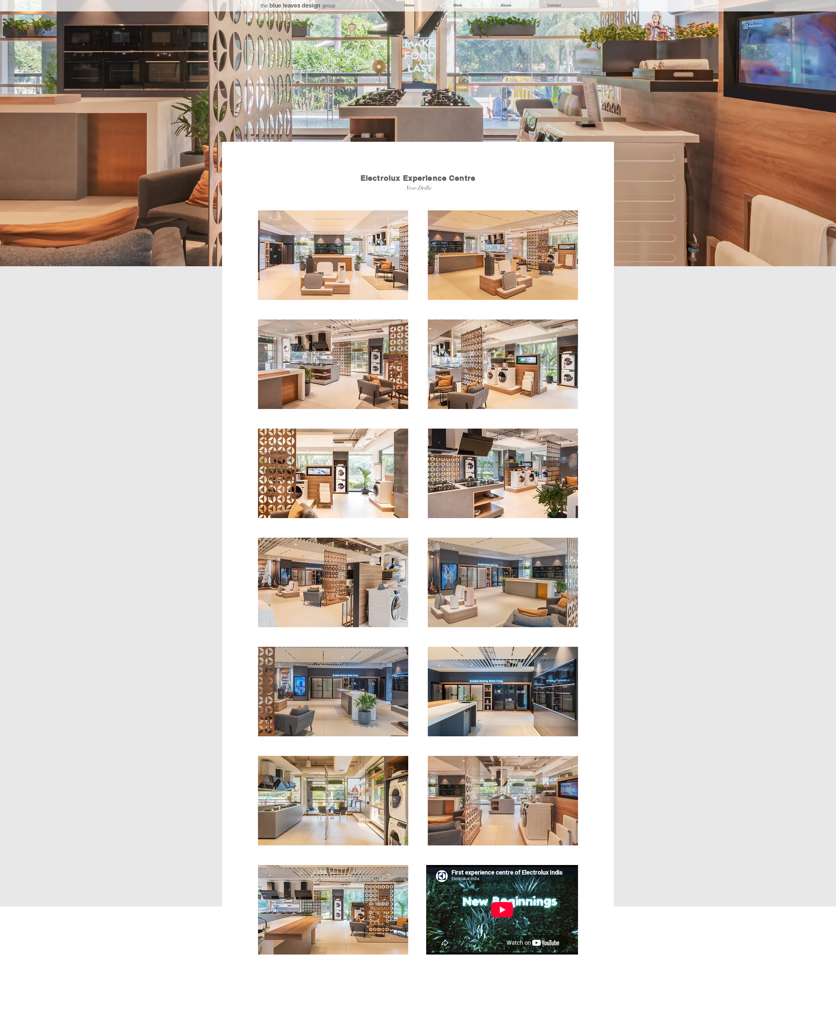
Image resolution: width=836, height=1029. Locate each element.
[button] (333, 255)
